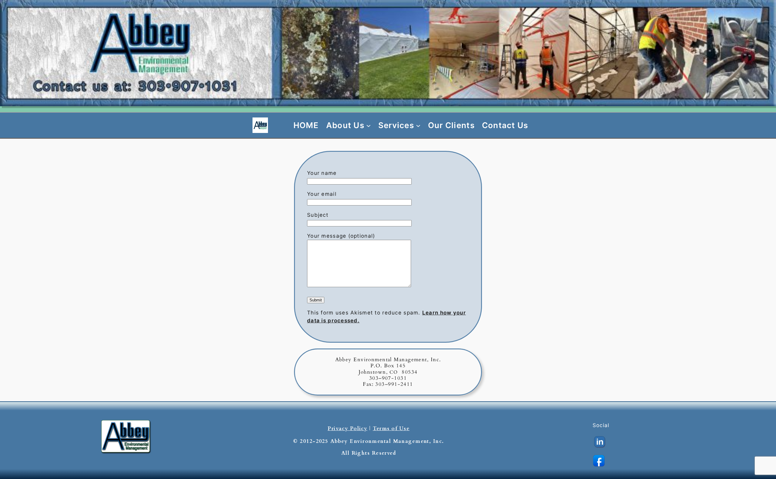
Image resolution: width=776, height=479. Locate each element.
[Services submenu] (418, 125)
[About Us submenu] (368, 125)
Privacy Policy (347, 428)
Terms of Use (391, 428)
